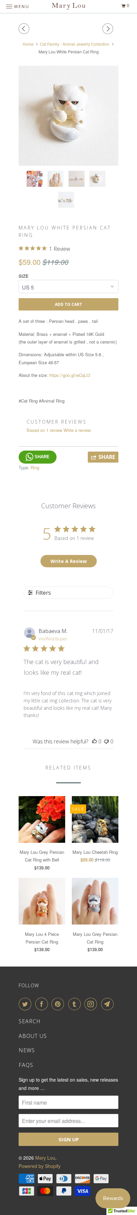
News (27, 1050)
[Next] (108, 28)
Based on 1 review (44, 430)
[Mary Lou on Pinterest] (59, 1004)
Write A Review (69, 561)
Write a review (77, 430)
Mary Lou (45, 1157)
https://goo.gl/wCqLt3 (69, 375)
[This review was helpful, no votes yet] (94, 741)
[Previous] (25, 28)
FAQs (26, 1065)
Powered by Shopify (40, 1166)
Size (24, 276)
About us (33, 1036)
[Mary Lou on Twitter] (26, 1004)
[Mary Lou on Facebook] (43, 1004)
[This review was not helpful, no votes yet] (106, 741)
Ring (35, 467)
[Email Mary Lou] (108, 1004)
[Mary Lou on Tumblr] (75, 1004)
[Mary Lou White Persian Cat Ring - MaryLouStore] (68, 116)
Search (30, 1021)
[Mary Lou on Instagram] (92, 1004)
